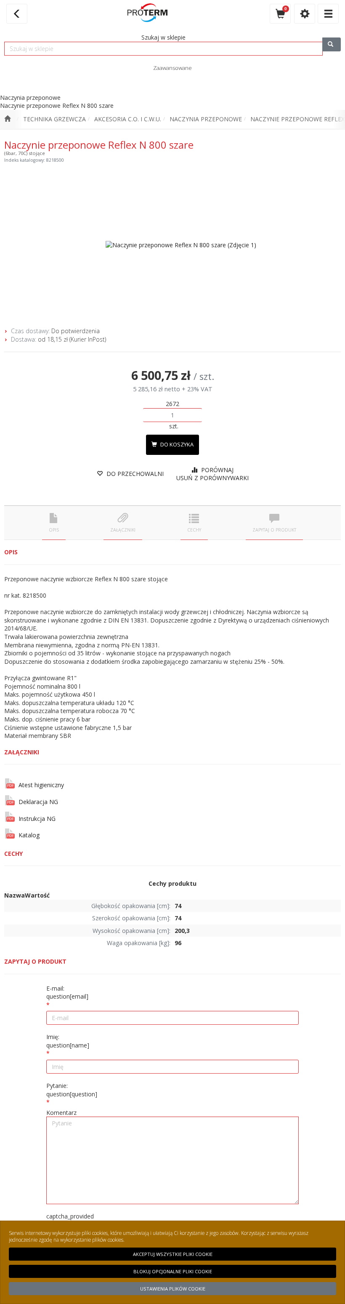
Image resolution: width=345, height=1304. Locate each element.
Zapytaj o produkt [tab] (274, 530)
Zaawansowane (172, 68)
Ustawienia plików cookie (172, 1288)
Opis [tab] (54, 530)
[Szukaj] (331, 44)
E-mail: (67, 992)
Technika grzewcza (54, 119)
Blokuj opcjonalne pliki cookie (172, 1271)
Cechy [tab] (194, 530)
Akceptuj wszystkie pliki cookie (172, 1254)
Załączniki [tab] (122, 530)
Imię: (67, 1041)
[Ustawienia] (304, 14)
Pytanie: (71, 1090)
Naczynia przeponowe (206, 119)
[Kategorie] (328, 14)
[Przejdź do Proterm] (7, 119)
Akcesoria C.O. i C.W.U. (127, 119)
